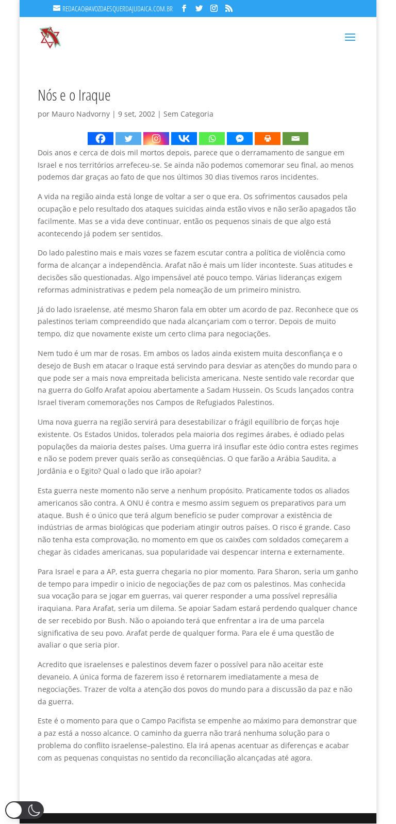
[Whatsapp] (212, 138)
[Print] (267, 138)
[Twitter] (128, 138)
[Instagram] (156, 138)
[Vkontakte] (184, 138)
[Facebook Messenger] (240, 138)
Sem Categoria (188, 114)
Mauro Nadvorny (81, 114)
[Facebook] (100, 138)
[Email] (295, 138)
